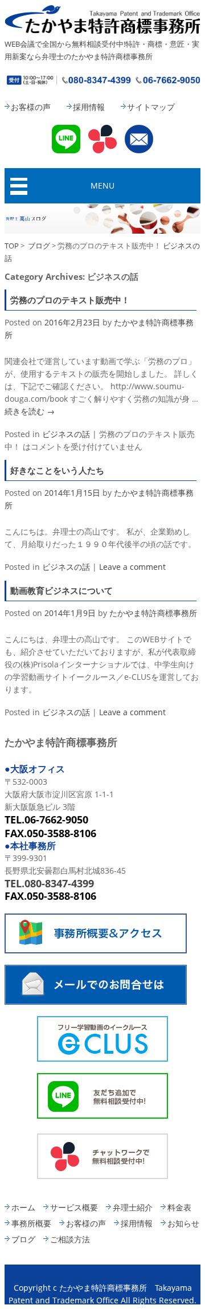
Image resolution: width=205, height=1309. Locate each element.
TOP (12, 245)
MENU (102, 185)
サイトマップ (151, 106)
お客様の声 (31, 106)
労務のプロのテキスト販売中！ (70, 299)
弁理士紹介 (133, 1207)
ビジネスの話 (66, 434)
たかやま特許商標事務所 (153, 612)
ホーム (23, 1207)
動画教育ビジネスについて (61, 590)
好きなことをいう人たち (57, 470)
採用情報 (89, 106)
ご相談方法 (70, 1239)
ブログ (39, 245)
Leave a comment (132, 566)
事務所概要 (31, 1223)
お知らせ (183, 1223)
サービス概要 (74, 1207)
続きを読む (30, 411)
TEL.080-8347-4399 (49, 883)
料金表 (179, 1207)
